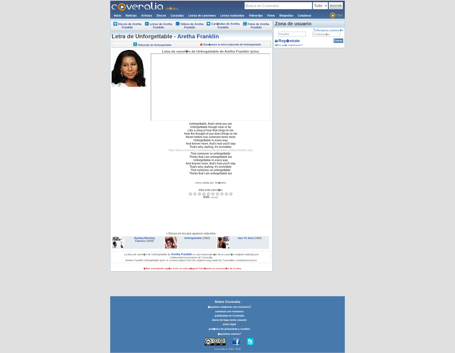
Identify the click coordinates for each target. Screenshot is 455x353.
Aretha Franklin (198, 36)
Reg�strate (289, 41)
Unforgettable (193, 238)
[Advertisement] (131, 159)
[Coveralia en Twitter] (250, 342)
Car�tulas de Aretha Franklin (225, 25)
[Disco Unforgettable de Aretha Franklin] (171, 238)
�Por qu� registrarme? (289, 45)
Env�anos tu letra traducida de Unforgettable (232, 44)
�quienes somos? (229, 333)
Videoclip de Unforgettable (154, 45)
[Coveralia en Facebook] (236, 342)
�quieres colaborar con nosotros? (229, 306)
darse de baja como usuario (229, 319)
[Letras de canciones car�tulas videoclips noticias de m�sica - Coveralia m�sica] (137, 3)
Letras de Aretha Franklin (161, 25)
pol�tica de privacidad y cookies (229, 328)
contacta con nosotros (229, 311)
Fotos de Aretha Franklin (258, 25)
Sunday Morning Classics (144, 239)
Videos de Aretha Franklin (192, 25)
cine (339, 15)
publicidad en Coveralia (229, 315)
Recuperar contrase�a (330, 30)
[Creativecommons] (215, 341)
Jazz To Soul (246, 238)
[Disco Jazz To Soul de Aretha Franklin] (223, 238)
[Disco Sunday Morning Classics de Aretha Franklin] (118, 238)
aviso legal (229, 324)
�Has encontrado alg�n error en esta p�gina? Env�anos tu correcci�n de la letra (192, 268)
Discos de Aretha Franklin (129, 25)
